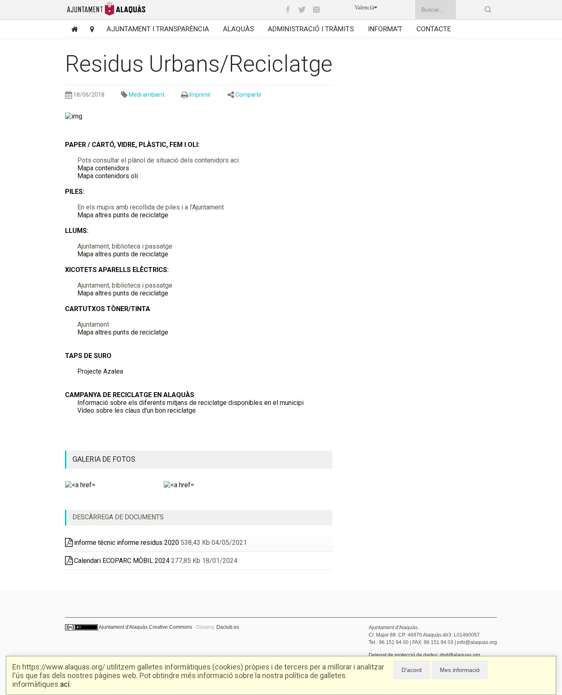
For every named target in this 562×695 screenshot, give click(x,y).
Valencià (364, 8)
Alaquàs (238, 29)
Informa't (385, 29)
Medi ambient (147, 94)
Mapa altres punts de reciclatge (122, 215)
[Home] (71, 29)
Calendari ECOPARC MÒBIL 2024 (121, 561)
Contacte (433, 29)
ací (65, 684)
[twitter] (302, 9)
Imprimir (200, 94)
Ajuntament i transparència (158, 29)
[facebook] (287, 9)
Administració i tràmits (311, 29)
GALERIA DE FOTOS (103, 459)
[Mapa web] (89, 29)
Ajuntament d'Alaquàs (123, 627)
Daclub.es (227, 627)
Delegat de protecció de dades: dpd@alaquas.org (424, 655)
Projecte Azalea (100, 371)
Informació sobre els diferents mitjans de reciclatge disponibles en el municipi (190, 403)
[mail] (316, 9)
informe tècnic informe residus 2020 (125, 542)
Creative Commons (170, 627)
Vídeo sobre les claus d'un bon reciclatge (136, 410)
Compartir (248, 94)
